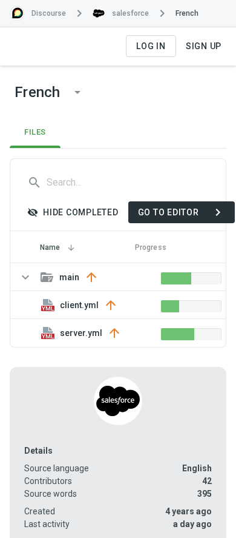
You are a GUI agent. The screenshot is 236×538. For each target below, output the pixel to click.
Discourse (48, 13)
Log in (151, 46)
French (186, 13)
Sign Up (203, 46)
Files (35, 131)
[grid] (118, 305)
